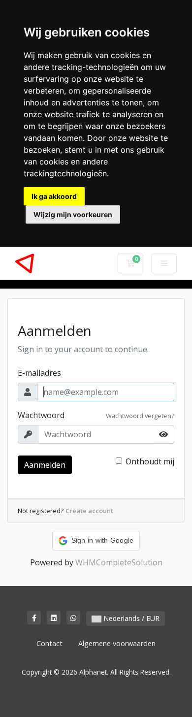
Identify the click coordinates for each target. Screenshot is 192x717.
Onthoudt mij (150, 461)
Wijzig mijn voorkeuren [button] (72, 214)
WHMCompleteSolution (118, 562)
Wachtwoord (41, 415)
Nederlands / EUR (130, 618)
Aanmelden (44, 464)
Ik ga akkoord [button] (54, 196)
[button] (96, 541)
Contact (49, 643)
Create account (89, 510)
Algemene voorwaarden (117, 643)
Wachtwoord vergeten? (140, 415)
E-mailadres (39, 372)
